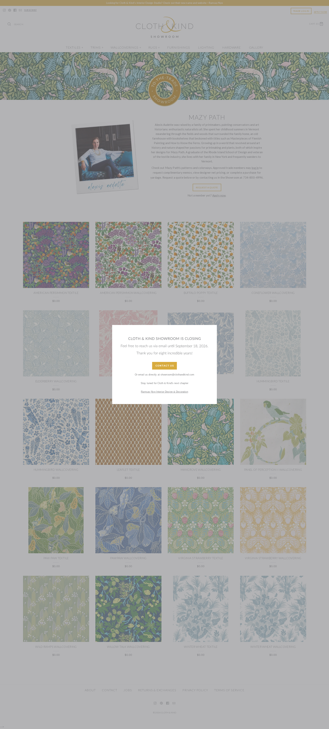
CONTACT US (164, 365)
